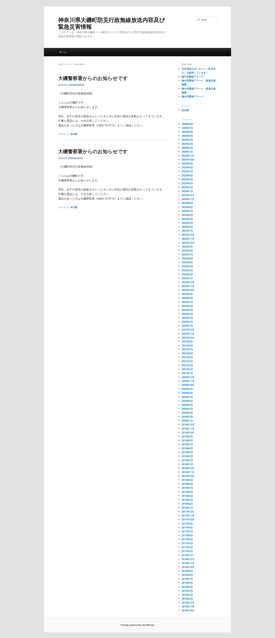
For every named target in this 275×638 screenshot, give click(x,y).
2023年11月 (188, 238)
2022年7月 (187, 302)
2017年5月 (187, 539)
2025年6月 (187, 175)
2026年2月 (187, 147)
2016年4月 (187, 590)
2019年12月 (188, 424)
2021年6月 (187, 353)
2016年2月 (187, 598)
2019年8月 (187, 440)
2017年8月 (187, 527)
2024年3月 (187, 223)
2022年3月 (187, 317)
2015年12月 (188, 602)
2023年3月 (187, 270)
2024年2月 (187, 226)
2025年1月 (187, 191)
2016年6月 (187, 582)
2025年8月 (187, 167)
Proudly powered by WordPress (137, 625)
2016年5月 (187, 587)
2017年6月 (187, 535)
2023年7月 (187, 254)
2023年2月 (187, 274)
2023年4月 (187, 266)
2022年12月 (188, 282)
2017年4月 (187, 543)
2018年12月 (188, 468)
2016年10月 (188, 567)
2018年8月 (187, 484)
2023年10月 (188, 242)
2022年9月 (187, 294)
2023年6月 (187, 258)
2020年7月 (187, 397)
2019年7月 (187, 444)
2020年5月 (187, 405)
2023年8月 (187, 250)
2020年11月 (188, 381)
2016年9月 (187, 571)
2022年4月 (187, 314)
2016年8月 (187, 575)
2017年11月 (188, 515)
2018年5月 (187, 496)
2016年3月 (187, 594)
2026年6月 (187, 132)
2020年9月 (187, 389)
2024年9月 (187, 203)
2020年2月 (187, 416)
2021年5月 (187, 357)
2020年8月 (187, 393)
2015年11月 (188, 606)
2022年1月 (187, 325)
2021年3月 (187, 365)
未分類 (74, 134)
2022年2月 (187, 321)
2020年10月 (188, 385)
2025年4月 (187, 183)
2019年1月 (187, 464)
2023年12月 (188, 234)
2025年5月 (187, 179)
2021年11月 (188, 333)
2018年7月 (187, 488)
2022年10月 (188, 290)
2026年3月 (187, 144)
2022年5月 (187, 310)
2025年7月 (187, 171)
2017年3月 (187, 547)
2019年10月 (188, 432)
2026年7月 (187, 128)
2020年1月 (187, 420)
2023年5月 (187, 262)
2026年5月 (187, 135)
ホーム (62, 52)
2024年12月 (188, 195)
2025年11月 (188, 155)
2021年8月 (187, 345)
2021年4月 (187, 361)
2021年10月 (188, 337)
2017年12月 (188, 511)
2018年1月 (187, 507)
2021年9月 (187, 341)
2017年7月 (187, 531)
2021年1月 (187, 373)
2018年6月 (187, 492)
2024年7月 (187, 211)
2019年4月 (187, 456)
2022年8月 (187, 298)
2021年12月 (188, 329)
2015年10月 (188, 610)
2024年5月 (187, 219)
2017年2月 (187, 551)
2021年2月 (187, 369)
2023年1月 (187, 278)
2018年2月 (187, 503)
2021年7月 (187, 349)
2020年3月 (187, 412)
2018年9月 (187, 480)
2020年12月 (188, 377)
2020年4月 (187, 408)
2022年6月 (187, 306)
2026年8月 (187, 124)
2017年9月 (187, 523)
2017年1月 (187, 555)
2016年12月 (188, 559)
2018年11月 (188, 472)
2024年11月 (188, 199)
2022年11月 (188, 286)
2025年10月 (188, 159)
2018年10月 (188, 476)
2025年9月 (187, 163)
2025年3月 (187, 187)
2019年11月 (188, 428)
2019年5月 (187, 452)
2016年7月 (187, 579)
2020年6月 (187, 401)
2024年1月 (187, 230)
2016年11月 (188, 563)
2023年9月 (187, 246)
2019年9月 (187, 436)
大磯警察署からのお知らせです (93, 78)
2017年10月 (188, 519)
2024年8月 (187, 207)
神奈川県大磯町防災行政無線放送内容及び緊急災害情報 (111, 23)
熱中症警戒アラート (193, 76)
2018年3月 (187, 499)
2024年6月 (187, 215)
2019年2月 (187, 460)
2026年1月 (187, 151)
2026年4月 (187, 139)
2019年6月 (187, 448)
